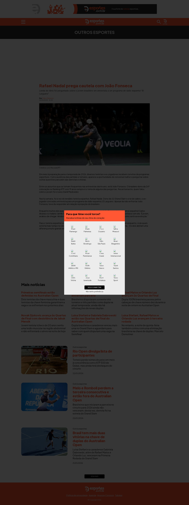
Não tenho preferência (94, 292)
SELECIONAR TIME (94, 287)
